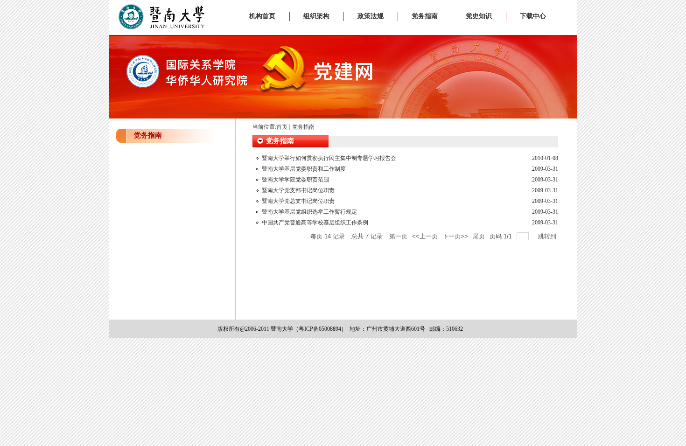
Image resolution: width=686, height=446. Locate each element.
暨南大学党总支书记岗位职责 (298, 201)
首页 (281, 127)
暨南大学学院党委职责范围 (295, 179)
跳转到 (548, 236)
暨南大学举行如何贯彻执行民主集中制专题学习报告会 (329, 158)
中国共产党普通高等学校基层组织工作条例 (315, 222)
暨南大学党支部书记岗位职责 (298, 190)
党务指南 (303, 127)
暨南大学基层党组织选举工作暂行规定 (309, 212)
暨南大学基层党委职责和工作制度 (304, 169)
